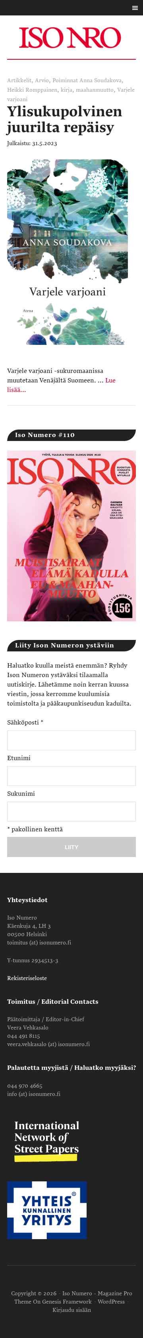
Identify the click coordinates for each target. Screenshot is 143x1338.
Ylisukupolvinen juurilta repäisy (64, 119)
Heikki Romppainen (32, 90)
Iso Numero (71, 37)
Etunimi (19, 758)
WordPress (111, 1301)
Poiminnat (65, 80)
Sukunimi (21, 794)
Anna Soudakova (100, 80)
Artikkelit (19, 80)
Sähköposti (25, 723)
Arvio (42, 80)
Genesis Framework (67, 1301)
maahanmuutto (95, 90)
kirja (66, 90)
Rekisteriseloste (27, 978)
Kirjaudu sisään (71, 1310)
